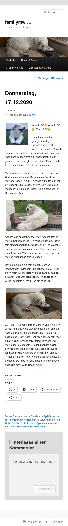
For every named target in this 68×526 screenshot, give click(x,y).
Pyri (7, 426)
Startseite (11, 60)
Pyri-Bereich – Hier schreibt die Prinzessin (32, 417)
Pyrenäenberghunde (47, 423)
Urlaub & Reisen (29, 60)
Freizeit (25, 423)
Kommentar (45, 488)
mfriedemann (21, 426)
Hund (32, 423)
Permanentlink (38, 426)
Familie (15, 423)
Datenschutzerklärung (40, 67)
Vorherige (42, 78)
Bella (8, 423)
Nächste (57, 78)
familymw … (18, 22)
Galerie (10, 110)
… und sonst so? (14, 67)
